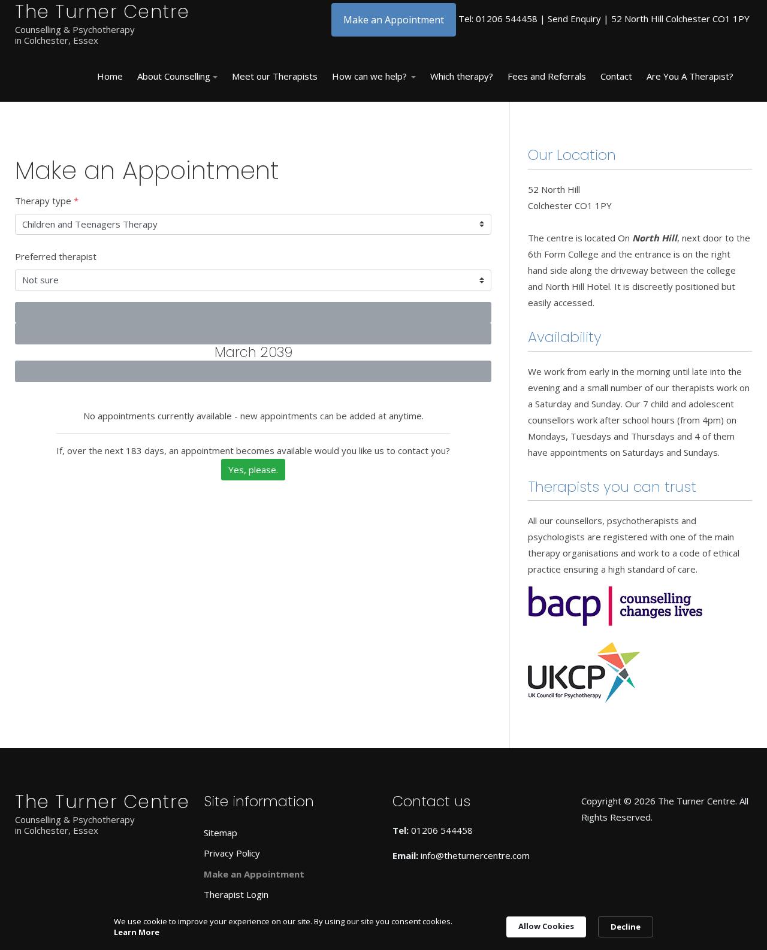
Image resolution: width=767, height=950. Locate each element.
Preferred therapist (55, 256)
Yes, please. (253, 470)
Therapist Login (236, 894)
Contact (616, 76)
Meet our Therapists (275, 76)
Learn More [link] (136, 932)
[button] (177, 77)
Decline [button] (626, 926)
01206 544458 (506, 19)
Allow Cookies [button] (546, 926)
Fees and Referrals (547, 76)
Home (110, 76)
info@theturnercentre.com (475, 855)
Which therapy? (461, 76)
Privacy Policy (232, 853)
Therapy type (46, 201)
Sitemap (220, 833)
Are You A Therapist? (690, 76)
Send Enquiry (574, 19)
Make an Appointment (393, 19)
